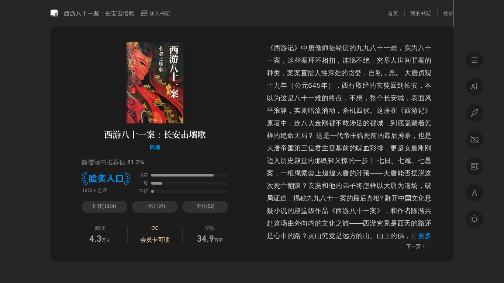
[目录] (474, 60)
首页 (393, 13)
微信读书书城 (54, 13)
